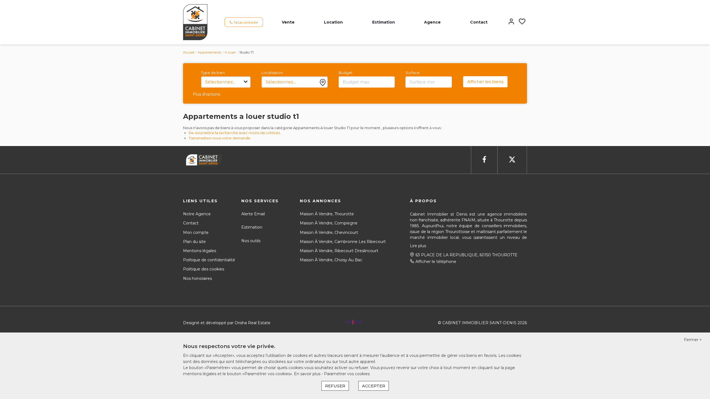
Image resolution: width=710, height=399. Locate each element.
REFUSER (335, 385)
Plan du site (194, 241)
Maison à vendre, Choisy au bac (331, 259)
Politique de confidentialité (209, 259)
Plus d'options (206, 94)
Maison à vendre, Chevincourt (329, 232)
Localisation (272, 72)
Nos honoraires (197, 278)
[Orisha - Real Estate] (354, 322)
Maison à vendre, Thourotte (327, 213)
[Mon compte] (511, 22)
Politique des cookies (203, 269)
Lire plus (418, 245)
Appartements (209, 52)
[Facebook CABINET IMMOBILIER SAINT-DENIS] (484, 159)
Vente (288, 22)
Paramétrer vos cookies (347, 373)
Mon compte (196, 232)
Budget (346, 72)
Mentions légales (199, 250)
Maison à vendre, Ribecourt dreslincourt (339, 250)
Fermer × (693, 339)
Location (333, 22)
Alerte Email (253, 213)
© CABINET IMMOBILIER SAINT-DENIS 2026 (482, 322)
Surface (412, 72)
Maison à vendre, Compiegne (328, 223)
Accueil (188, 52)
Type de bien (213, 72)
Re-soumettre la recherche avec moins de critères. (235, 133)
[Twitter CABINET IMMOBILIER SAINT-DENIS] (512, 159)
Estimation (383, 22)
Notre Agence (197, 213)
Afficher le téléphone (435, 261)
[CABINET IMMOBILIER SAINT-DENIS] (195, 21)
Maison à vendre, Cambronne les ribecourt (343, 241)
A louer (230, 52)
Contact (479, 22)
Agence (432, 22)
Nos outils (250, 240)
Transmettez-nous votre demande (219, 138)
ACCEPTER (373, 385)
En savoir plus (307, 373)
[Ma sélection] (522, 22)
